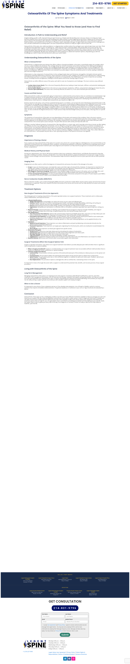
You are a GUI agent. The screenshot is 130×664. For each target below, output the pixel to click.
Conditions (90, 8)
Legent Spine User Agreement (57, 652)
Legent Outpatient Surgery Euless (84, 578)
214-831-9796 (102, 3)
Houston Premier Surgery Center (74, 590)
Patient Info (121, 8)
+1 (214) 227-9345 (28, 651)
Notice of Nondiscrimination (67, 654)
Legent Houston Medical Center (37, 590)
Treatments (99, 8)
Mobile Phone (69, 619)
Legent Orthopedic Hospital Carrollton (27, 578)
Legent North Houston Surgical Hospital (55, 591)
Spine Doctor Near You (76, 8)
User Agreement (51, 625)
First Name (45, 614)
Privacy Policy (61, 625)
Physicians (61, 8)
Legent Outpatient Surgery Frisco (46, 578)
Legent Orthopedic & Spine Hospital (93, 591)
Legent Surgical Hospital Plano (102, 578)
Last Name (68, 614)
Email (43, 619)
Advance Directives (81, 654)
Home (53, 8)
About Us (110, 8)
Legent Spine (65, 578)
